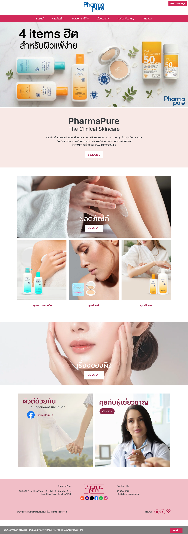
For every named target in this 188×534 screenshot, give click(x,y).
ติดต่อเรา (147, 18)
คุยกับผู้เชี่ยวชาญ (125, 18)
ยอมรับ (176, 530)
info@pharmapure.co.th (128, 494)
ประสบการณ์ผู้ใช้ (80, 18)
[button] (14, 65)
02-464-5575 (123, 491)
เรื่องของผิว (103, 18)
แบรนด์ (39, 18)
